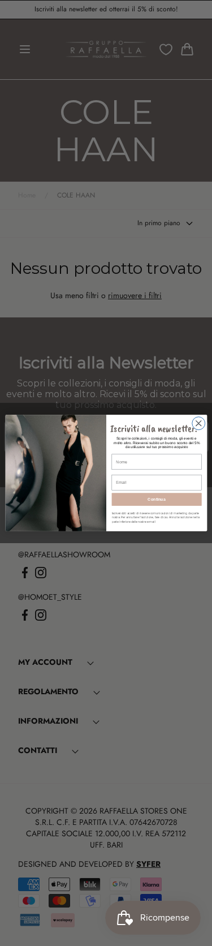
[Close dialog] (198, 423)
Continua (157, 499)
